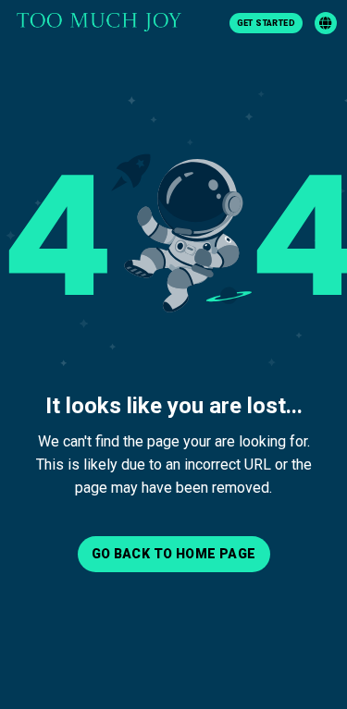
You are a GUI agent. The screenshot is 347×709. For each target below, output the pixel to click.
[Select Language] (326, 23)
